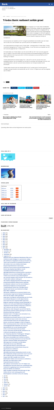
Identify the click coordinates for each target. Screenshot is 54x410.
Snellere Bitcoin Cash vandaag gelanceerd (14, 372)
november (6, 251)
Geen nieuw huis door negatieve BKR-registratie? (16, 300)
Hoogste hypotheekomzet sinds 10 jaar (14, 265)
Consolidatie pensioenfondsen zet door (14, 270)
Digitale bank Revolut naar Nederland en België (16, 289)
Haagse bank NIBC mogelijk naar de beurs (14, 357)
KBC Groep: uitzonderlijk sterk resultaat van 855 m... (17, 337)
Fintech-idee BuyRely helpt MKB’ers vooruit (14, 269)
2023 (4, 238)
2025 (4, 234)
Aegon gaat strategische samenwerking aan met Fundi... (18, 297)
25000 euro (4, 194)
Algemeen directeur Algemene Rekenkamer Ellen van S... (18, 257)
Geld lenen (4, 186)
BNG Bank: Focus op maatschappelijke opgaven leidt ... (17, 274)
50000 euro (4, 197)
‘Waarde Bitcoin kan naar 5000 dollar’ (13, 344)
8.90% (11, 188)
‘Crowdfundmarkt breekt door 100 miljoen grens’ (16, 287)
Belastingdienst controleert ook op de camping (16, 373)
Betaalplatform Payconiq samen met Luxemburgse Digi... (18, 365)
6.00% (11, 190)
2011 (4, 396)
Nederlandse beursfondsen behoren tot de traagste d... (18, 317)
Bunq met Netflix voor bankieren (12, 368)
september (7, 254)
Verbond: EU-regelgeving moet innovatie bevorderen (17, 367)
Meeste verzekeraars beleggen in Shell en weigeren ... (17, 322)
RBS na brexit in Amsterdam (11, 350)
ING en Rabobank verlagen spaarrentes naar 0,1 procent (18, 353)
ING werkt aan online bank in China (12, 360)
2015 (4, 389)
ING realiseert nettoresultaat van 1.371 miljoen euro (17, 363)
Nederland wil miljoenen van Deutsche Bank (15, 285)
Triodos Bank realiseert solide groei (13, 279)
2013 (4, 393)
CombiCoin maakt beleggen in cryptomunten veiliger (17, 259)
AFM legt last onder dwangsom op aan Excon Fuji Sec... (17, 309)
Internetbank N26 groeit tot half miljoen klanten (16, 299)
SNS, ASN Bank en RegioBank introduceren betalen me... (18, 260)
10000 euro (4, 190)
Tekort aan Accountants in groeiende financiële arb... (17, 262)
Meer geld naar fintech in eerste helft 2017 (14, 345)
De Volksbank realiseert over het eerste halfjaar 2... (17, 284)
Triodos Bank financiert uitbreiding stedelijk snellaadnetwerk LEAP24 (26, 106)
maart (5, 382)
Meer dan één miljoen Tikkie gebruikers (14, 295)
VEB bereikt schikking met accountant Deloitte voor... (17, 292)
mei (5, 379)
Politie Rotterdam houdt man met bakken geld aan (17, 320)
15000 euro (4, 192)
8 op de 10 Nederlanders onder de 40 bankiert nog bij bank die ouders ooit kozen (9, 106)
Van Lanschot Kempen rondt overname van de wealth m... (18, 277)
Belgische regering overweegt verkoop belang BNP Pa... (18, 302)
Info (17, 188)
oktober (6, 252)
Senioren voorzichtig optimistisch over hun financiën (17, 338)
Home (4, 16)
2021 (4, 241)
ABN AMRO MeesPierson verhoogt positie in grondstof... (18, 272)
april (5, 381)
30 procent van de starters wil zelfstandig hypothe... (17, 267)
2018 (4, 246)
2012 (4, 394)
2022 (4, 239)
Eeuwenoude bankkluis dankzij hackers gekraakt (16, 282)
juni (5, 377)
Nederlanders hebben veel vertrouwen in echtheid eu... (17, 358)
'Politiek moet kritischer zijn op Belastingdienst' (16, 275)
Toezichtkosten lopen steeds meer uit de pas (15, 319)
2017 (4, 248)
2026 (4, 233)
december (6, 249)
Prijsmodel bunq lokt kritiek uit (11, 362)
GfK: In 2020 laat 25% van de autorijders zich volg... (16, 355)
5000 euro (3, 188)
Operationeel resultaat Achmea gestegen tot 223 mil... (18, 310)
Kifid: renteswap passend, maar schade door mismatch (18, 324)
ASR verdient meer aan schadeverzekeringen (15, 264)
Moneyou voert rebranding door (12, 315)
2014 (4, 391)
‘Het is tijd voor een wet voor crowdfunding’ (15, 307)
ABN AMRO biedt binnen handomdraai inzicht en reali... (17, 352)
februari (6, 384)
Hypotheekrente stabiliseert (11, 348)
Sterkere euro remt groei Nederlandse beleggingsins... (17, 304)
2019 (4, 244)
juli (5, 376)
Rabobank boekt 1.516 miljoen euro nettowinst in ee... (17, 314)
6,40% (11, 194)
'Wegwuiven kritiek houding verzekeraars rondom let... (18, 305)
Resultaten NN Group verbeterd (12, 312)
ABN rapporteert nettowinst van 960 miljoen (15, 342)
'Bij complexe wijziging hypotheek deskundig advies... (17, 280)
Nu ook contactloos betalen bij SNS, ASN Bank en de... (17, 330)
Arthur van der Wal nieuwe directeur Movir (14, 328)
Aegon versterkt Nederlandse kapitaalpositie (15, 335)
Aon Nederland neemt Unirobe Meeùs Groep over (16, 347)
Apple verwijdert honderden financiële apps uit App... (17, 370)
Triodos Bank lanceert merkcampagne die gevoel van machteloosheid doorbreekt (43, 106)
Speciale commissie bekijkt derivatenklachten (15, 340)
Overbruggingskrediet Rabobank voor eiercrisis (16, 325)
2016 (4, 388)
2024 (4, 236)
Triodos (8, 16)
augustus (6, 256)
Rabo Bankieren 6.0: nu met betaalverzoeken (15, 327)
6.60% (11, 192)
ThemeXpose (8, 408)
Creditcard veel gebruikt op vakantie (13, 332)
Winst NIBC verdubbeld (9, 290)
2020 (4, 243)
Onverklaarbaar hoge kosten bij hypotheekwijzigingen (17, 294)
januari (6, 385)
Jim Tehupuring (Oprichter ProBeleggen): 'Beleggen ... (17, 334)
